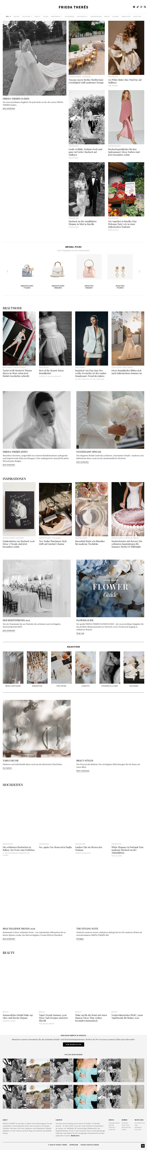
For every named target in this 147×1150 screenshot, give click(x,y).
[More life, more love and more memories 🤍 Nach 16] (109, 1070)
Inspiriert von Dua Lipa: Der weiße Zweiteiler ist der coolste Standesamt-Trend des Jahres (90, 373)
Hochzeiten (113, 77)
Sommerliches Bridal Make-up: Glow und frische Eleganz (18, 1016)
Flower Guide (85, 620)
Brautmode (8, 367)
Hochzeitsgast (114, 146)
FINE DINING (37, 686)
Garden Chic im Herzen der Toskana (88, 848)
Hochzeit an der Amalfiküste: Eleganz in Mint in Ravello (83, 223)
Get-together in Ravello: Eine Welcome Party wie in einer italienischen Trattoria (122, 224)
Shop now (80, 633)
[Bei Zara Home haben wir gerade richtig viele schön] (132, 1070)
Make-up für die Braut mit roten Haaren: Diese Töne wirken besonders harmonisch (91, 1018)
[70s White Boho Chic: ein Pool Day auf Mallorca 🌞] (14, 1070)
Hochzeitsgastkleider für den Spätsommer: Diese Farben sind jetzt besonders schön (124, 152)
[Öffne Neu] (10, 16)
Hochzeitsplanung (134, 686)
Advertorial (117, 367)
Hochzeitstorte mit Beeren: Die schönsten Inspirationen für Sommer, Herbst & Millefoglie (127, 544)
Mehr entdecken (82, 771)
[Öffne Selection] (31, 16)
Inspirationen (75, 77)
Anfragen (80, 939)
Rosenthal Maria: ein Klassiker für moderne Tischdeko (90, 542)
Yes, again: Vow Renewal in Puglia (55, 847)
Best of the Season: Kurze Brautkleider (51, 372)
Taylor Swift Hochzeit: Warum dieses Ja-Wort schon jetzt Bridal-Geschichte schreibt (17, 373)
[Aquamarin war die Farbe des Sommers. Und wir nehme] (85, 1070)
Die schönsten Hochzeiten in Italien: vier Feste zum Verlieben (19, 848)
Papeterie (20, 538)
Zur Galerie (7, 768)
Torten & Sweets (131, 538)
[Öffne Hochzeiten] (87, 16)
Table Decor (10, 760)
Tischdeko (86, 77)
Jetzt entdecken (9, 108)
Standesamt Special (88, 451)
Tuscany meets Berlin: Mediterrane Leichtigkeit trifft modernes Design (86, 81)
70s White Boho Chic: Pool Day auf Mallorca (124, 81)
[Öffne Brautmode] (61, 16)
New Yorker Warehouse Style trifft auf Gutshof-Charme (53, 542)
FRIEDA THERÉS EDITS (15, 451)
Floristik (61, 686)
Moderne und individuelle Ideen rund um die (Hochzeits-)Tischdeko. (32, 764)
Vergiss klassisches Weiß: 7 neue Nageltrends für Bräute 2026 (127, 1016)
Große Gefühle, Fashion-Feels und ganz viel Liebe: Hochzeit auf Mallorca (85, 152)
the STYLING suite (87, 928)
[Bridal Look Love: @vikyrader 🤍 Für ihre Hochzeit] (62, 1070)
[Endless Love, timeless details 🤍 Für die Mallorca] (38, 1070)
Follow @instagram (73, 1055)
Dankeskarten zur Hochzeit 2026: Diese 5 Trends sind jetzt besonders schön (19, 544)
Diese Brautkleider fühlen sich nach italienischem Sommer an (127, 372)
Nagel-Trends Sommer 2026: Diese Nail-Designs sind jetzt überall (53, 1018)
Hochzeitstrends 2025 (16, 620)
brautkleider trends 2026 (19, 928)
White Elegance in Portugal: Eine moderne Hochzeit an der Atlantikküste (128, 850)
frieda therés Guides (16, 98)
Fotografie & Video (85, 686)
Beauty (6, 1012)
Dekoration (13, 686)
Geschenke (109, 686)
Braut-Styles (84, 760)
